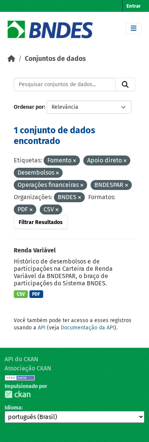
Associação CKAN (28, 368)
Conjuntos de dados (55, 59)
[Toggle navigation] (133, 28)
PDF (36, 294)
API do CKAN (21, 359)
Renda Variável (35, 250)
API (41, 327)
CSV (21, 294)
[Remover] (74, 161)
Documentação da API (87, 327)
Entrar (133, 6)
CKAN (18, 394)
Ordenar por (29, 107)
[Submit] (125, 85)
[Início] (11, 59)
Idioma (13, 407)
